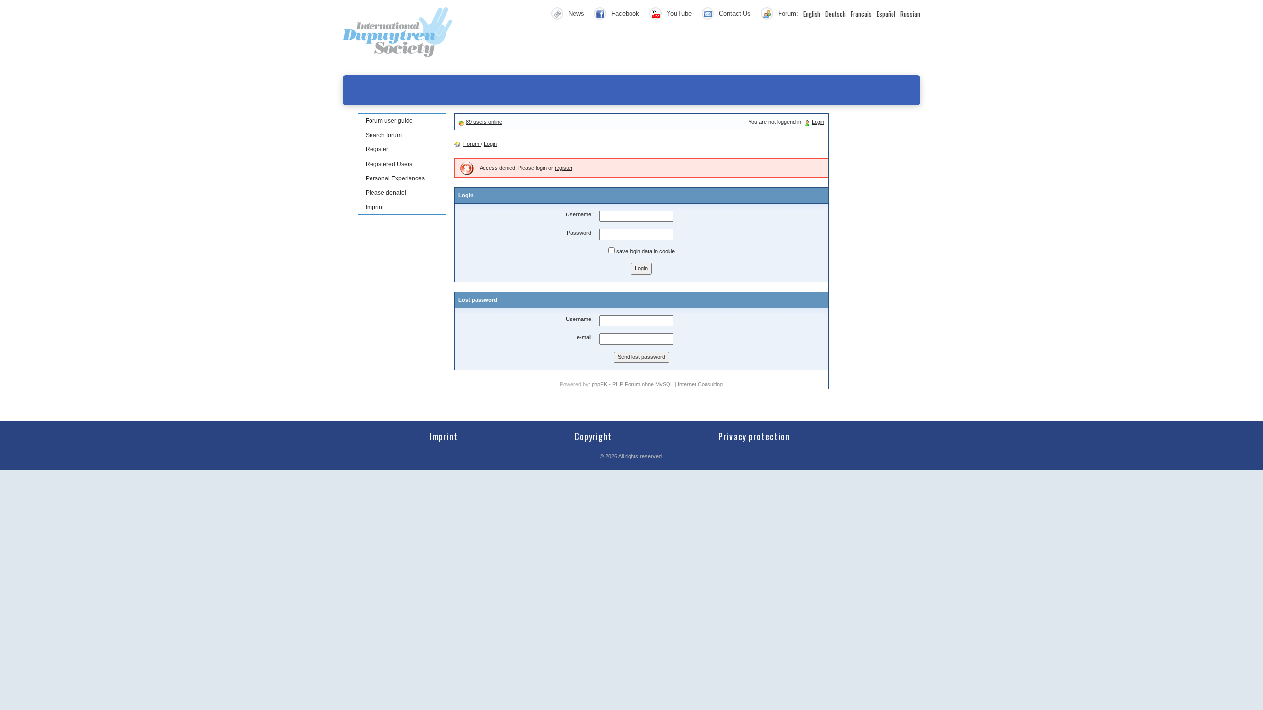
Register (377, 149)
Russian (910, 14)
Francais (861, 14)
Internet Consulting (700, 384)
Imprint (375, 207)
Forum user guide (389, 120)
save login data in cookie (645, 251)
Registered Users (389, 164)
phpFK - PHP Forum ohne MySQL (633, 384)
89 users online (484, 122)
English (811, 14)
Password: (580, 233)
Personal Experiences (395, 178)
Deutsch (835, 14)
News (576, 13)
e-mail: (585, 337)
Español (886, 14)
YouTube (679, 13)
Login (818, 122)
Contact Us (735, 13)
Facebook (625, 13)
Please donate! (386, 192)
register (563, 168)
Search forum (384, 135)
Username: (579, 214)
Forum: (788, 13)
